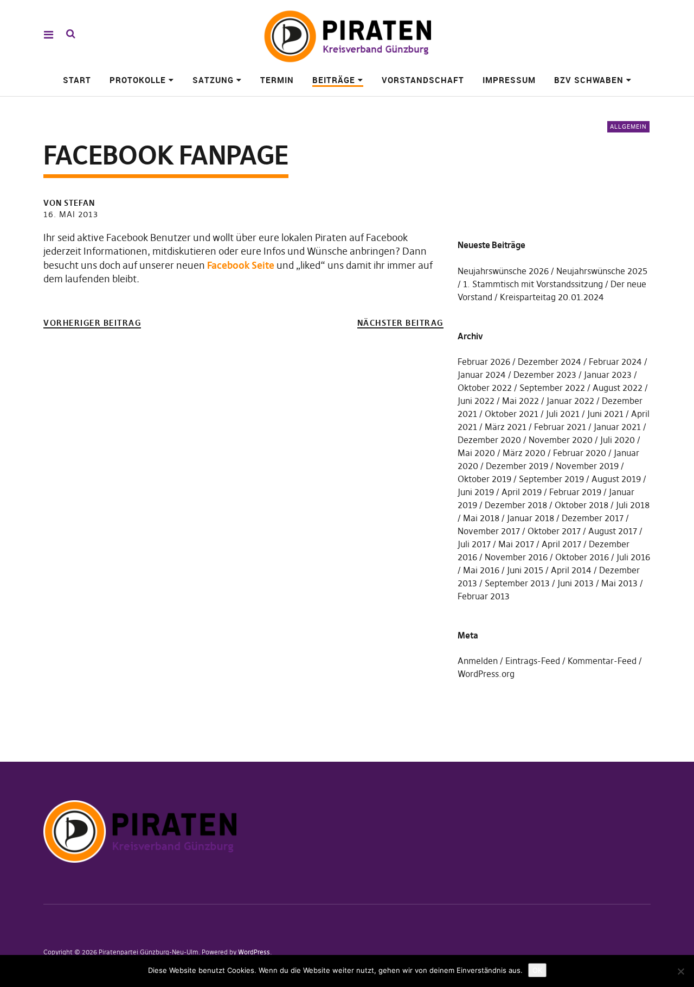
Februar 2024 (615, 361)
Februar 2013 (484, 596)
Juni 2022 (476, 400)
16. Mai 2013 (70, 214)
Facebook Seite (242, 265)
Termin (277, 79)
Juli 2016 (633, 557)
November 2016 (516, 557)
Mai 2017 (516, 544)
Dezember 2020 (489, 439)
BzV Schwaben (589, 79)
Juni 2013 (575, 583)
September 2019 (551, 478)
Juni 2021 (605, 413)
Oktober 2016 (582, 557)
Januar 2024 (482, 374)
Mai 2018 (481, 518)
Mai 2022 (520, 400)
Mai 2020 (476, 452)
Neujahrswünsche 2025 (601, 270)
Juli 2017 (474, 544)
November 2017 (489, 531)
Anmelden (478, 660)
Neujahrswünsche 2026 (503, 270)
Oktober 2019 (484, 478)
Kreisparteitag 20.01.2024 (552, 297)
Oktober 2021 (511, 413)
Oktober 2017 (554, 531)
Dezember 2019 (517, 465)
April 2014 (571, 570)
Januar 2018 (530, 518)
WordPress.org (486, 673)
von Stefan (69, 203)
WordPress (254, 952)
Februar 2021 (560, 426)
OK (537, 970)
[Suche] (71, 34)
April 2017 (561, 544)
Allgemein (628, 126)
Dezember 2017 (593, 518)
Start (77, 79)
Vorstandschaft (423, 79)
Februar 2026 (484, 361)
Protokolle (138, 79)
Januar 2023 (608, 374)
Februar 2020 (579, 452)
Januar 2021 (617, 426)
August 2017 (612, 531)
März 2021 (505, 426)
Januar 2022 (570, 400)
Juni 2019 (476, 491)
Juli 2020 (617, 439)
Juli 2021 (563, 413)
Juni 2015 (525, 570)
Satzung (213, 79)
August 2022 (617, 387)
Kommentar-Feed (602, 660)
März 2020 (524, 452)
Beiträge (333, 79)
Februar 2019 (575, 491)
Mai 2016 (481, 570)
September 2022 (552, 387)
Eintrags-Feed (532, 660)
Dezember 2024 (549, 361)
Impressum (509, 79)
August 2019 (616, 478)
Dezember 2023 (544, 374)
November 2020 (561, 439)
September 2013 (517, 583)
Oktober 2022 (485, 387)
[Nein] (680, 971)
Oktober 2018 (581, 504)
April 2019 (522, 491)
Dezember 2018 (516, 504)
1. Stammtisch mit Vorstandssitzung (533, 284)
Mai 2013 (619, 583)
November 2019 (587, 465)
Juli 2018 (633, 504)
